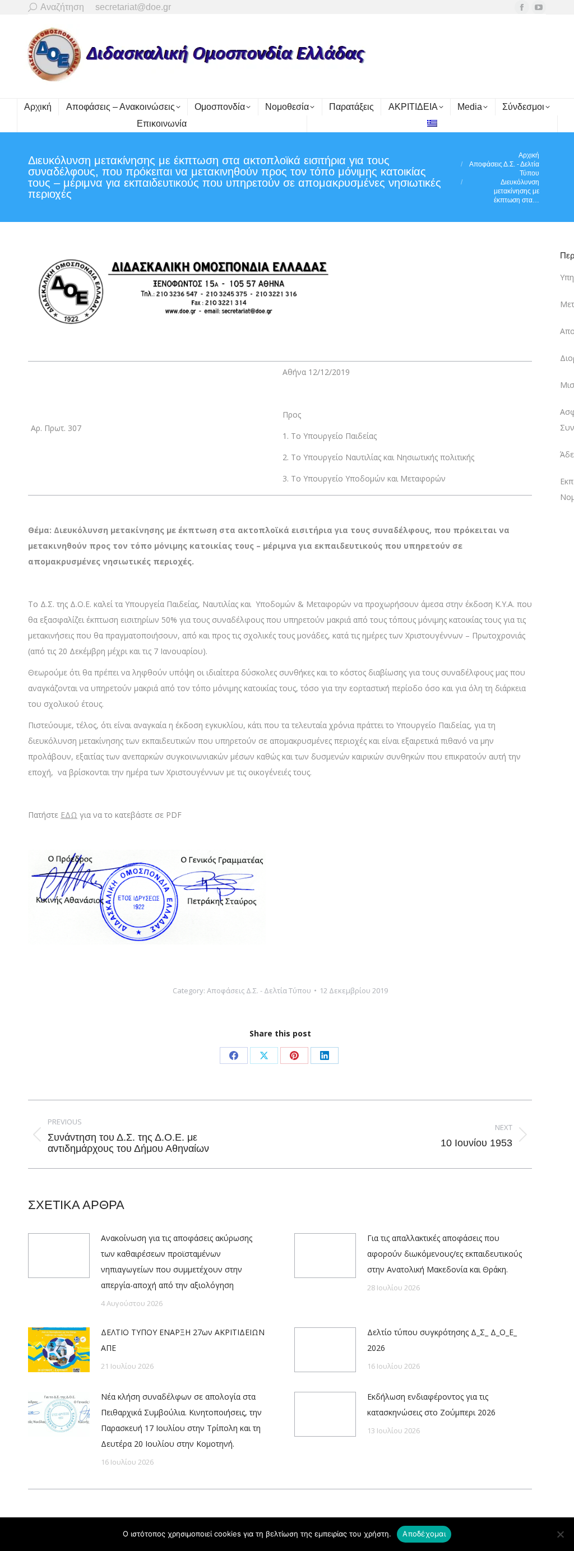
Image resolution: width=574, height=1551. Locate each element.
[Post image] (59, 1255)
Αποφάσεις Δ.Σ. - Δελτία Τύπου (259, 990)
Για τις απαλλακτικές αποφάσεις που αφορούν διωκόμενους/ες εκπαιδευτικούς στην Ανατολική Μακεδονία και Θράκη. (444, 1254)
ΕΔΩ (69, 814)
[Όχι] (560, 1534)
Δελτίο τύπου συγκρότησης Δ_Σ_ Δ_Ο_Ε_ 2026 (442, 1340)
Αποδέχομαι (424, 1533)
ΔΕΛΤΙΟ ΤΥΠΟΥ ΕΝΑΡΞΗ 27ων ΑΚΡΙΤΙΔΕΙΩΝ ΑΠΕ (183, 1340)
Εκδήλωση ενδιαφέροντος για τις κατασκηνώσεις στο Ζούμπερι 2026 (431, 1404)
